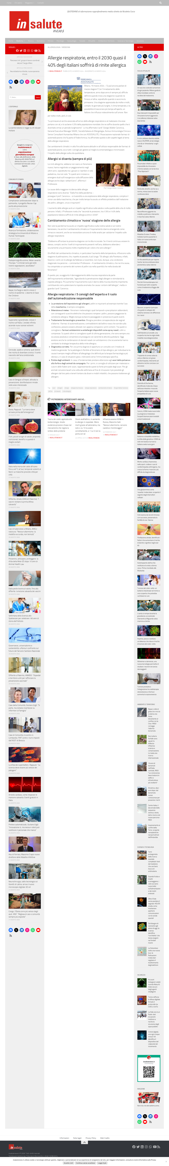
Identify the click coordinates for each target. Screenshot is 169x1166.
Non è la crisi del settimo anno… (148, 1106)
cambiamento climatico (105, 388)
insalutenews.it (55, 71)
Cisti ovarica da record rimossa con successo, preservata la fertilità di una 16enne (148, 517)
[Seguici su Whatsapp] (32, 50)
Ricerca (31, 41)
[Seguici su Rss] (39, 50)
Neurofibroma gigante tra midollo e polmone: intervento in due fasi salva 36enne (148, 214)
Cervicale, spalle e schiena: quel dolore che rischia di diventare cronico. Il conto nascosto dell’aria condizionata (25, 352)
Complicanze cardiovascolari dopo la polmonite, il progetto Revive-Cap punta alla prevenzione (23, 203)
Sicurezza (140, 41)
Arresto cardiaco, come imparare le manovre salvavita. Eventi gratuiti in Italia (23, 797)
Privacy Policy (91, 1138)
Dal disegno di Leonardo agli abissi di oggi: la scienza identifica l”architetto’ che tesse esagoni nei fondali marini (154, 933)
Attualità (91, 41)
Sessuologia (71, 41)
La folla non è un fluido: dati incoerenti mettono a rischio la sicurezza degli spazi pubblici (154, 1019)
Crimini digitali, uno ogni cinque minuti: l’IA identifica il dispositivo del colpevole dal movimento (154, 1039)
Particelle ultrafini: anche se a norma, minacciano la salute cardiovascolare (148, 191)
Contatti (40, 3)
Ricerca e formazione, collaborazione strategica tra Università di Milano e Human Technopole (24, 233)
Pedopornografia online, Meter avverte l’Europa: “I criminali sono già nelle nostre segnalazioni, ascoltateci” (25, 263)
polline (50, 391)
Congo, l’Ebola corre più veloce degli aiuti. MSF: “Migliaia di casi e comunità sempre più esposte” (24, 914)
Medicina (19, 41)
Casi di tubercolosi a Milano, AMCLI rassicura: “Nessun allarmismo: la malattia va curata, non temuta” (23, 531)
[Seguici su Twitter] (21, 50)
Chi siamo (18, 3)
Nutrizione (41, 41)
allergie (67, 388)
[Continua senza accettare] (166, 1161)
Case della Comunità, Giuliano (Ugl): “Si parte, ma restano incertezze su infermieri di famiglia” (24, 708)
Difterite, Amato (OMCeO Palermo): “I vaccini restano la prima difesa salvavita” (24, 502)
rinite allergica (67, 391)
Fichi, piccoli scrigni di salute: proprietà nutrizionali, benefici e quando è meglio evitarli (24, 439)
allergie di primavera (77, 388)
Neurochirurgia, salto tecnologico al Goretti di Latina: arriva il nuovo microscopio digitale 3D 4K (23, 884)
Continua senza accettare (85, 1163)
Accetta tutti (68, 1163)
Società (82, 41)
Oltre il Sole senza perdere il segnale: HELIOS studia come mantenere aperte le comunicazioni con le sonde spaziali (154, 908)
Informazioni (64, 1138)
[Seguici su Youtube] (35, 50)
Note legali (77, 1138)
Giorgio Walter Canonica (121, 388)
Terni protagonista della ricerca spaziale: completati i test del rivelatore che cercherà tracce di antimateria (154, 861)
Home (9, 3)
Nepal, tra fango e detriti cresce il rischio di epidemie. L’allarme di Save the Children (24, 293)
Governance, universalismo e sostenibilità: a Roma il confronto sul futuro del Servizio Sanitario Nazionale (24, 648)
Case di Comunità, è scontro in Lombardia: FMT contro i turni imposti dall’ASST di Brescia (24, 738)
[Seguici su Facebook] (17, 50)
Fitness (50, 41)
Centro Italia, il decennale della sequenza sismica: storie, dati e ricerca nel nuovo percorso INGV (154, 812)
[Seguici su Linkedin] (24, 50)
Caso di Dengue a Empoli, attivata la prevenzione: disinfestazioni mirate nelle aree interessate (23, 382)
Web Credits (104, 1138)
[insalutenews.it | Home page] (37, 21)
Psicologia (60, 41)
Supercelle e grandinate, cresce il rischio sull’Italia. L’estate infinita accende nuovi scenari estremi (22, 322)
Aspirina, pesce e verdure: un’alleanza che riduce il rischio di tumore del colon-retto (148, 641)
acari (54, 388)
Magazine (29, 3)
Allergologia (54, 47)
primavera (57, 391)
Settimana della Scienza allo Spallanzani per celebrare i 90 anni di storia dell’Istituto (24, 618)
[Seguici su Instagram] (28, 50)
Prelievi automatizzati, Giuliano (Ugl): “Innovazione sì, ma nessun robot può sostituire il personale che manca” (24, 827)
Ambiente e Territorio (106, 41)
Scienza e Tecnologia (125, 41)
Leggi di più (102, 1163)
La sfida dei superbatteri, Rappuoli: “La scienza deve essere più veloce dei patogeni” (24, 767)
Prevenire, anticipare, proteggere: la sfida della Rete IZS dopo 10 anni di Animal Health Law (23, 561)
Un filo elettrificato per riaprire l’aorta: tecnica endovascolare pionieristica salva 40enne (148, 262)
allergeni (59, 388)
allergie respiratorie (90, 388)
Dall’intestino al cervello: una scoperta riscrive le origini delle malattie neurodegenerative (148, 335)
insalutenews (94, 438)
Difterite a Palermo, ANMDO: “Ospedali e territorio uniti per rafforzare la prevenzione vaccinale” (25, 678)
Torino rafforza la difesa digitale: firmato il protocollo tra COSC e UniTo (154, 1002)
